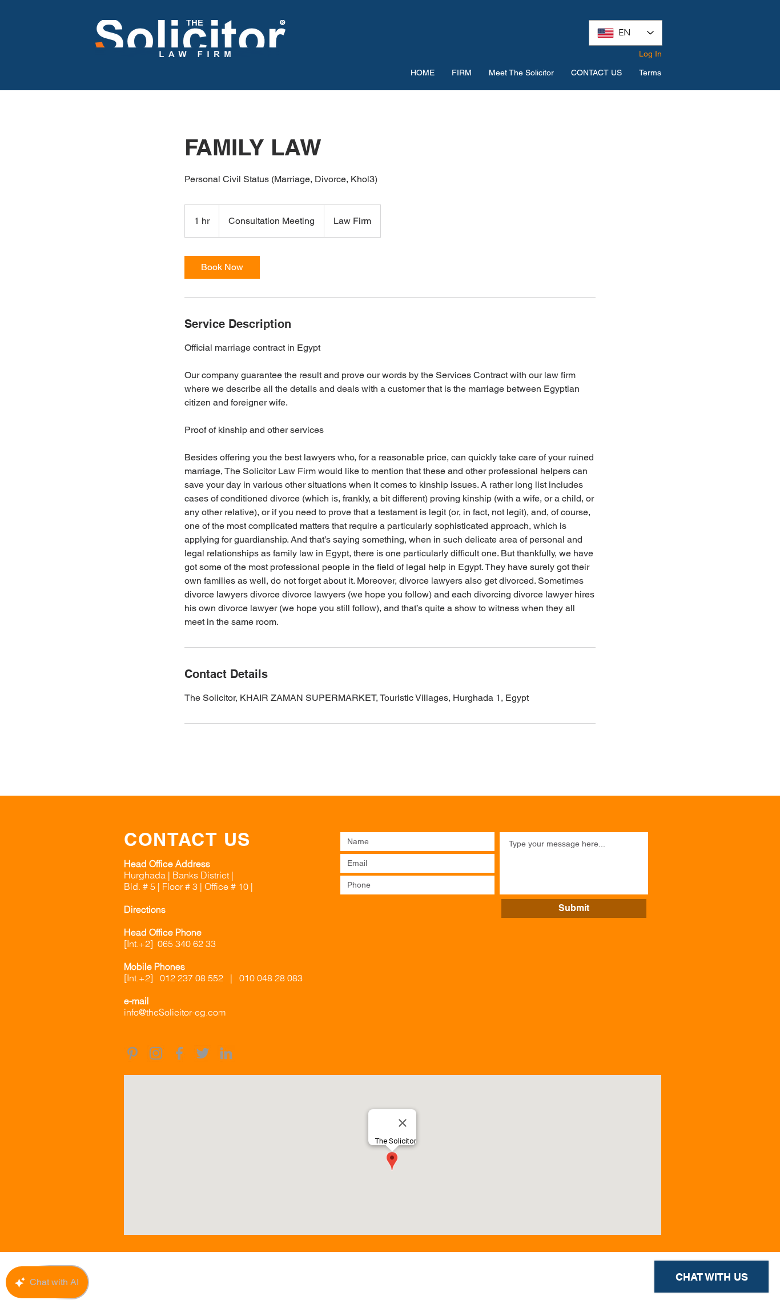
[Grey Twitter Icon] (202, 1053)
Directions (145, 909)
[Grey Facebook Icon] (179, 1053)
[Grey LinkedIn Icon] (226, 1053)
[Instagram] (155, 1053)
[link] (222, 267)
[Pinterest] (132, 1053)
